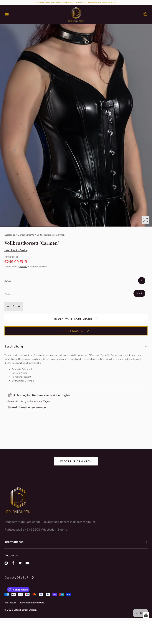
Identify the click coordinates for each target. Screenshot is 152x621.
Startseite (9, 235)
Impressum (10, 602)
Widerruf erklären (76, 461)
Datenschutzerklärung (32, 602)
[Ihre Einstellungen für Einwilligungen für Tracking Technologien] (146, 615)
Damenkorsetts (26, 235)
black (139, 293)
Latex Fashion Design (25, 610)
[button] (6, 14)
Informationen (14, 542)
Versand (23, 266)
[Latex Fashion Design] (76, 14)
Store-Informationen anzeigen (27, 407)
